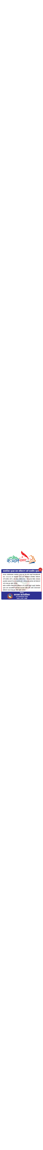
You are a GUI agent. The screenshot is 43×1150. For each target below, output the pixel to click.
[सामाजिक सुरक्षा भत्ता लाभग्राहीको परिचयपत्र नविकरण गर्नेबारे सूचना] (21, 584)
